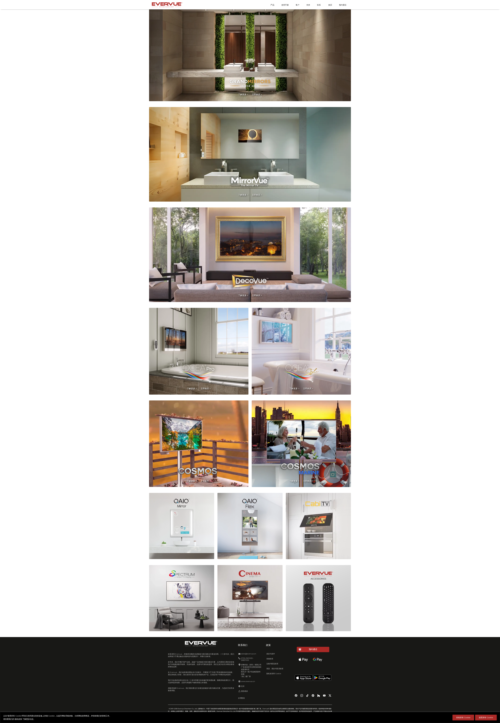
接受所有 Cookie (486, 717)
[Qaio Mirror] (181, 527)
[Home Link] (167, 4)
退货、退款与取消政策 (274, 669)
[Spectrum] (181, 599)
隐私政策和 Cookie (273, 674)
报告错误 (244, 691)
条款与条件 (270, 654)
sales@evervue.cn (248, 654)
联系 (319, 5)
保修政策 (269, 659)
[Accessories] (318, 599)
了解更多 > (243, 94)
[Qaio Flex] (250, 527)
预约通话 (342, 5)
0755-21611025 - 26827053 (247, 659)
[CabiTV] (318, 527)
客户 (297, 5)
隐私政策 (18, 719)
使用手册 (285, 5)
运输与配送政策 (272, 664)
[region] (250, 717)
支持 (308, 5)
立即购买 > (257, 94)
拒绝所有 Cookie (463, 717)
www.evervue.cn (248, 681)
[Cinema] (250, 599)
